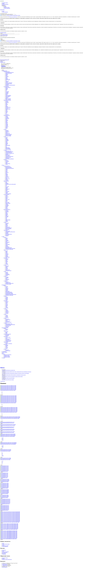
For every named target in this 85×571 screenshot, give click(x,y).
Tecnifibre (7, 76)
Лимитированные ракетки (10, 72)
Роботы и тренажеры (9, 343)
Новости (2, 367)
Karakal (7, 242)
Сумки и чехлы (8, 337)
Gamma (7, 125)
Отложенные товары (5, 545)
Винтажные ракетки (9, 73)
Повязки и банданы (9, 134)
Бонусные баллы (4, 552)
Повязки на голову (8, 270)
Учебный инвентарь (9, 152)
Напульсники (8, 133)
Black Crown (7, 178)
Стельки (7, 264)
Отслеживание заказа (3, 14)
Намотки (7, 233)
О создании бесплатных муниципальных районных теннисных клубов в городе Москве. (15, 373)
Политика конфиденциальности (7, 559)
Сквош (3, 236)
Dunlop (7, 78)
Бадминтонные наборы (9, 292)
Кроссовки (7, 161)
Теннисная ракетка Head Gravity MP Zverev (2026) (7, 390)
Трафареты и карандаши (9, 249)
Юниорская (7, 131)
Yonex (6, 77)
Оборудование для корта (9, 151)
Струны (5, 276)
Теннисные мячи (6, 86)
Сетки (7, 164)
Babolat (7, 74)
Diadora (7, 111)
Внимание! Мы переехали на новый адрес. (8, 370)
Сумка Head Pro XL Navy (4, 471)
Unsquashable (8, 244)
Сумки (5, 136)
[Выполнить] (15, 14)
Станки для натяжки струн (10, 153)
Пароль (1, 34)
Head (6, 75)
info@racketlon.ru (4, 567)
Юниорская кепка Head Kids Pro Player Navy (7, 427)
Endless (7, 143)
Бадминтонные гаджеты (9, 293)
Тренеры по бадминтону (7, 354)
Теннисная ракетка (7, 71)
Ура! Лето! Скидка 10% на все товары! (8, 379)
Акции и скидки (4, 352)
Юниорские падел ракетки (10, 168)
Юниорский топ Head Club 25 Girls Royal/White (7, 436)
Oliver (6, 241)
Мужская (7, 130)
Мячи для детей (8, 87)
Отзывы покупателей (5, 551)
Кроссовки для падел (7, 209)
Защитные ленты (8, 157)
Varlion (7, 176)
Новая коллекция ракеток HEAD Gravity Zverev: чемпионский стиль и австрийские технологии (16, 371)
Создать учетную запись (4, 35)
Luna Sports (7, 191)
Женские (7, 101)
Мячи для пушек (8, 99)
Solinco (7, 116)
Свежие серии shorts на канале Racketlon (8, 378)
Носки (7, 132)
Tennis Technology (8, 95)
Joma (6, 105)
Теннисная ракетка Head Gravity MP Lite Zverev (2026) (8, 412)
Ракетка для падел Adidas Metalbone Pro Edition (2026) (8, 538)
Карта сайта (4, 553)
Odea (6, 190)
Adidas (7, 195)
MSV (6, 119)
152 (2, 438)
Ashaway (7, 126)
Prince (6, 141)
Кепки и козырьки (8, 228)
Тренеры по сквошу (7, 356)
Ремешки (7, 232)
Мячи (6, 162)
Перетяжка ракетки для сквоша (10, 248)
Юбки (6, 224)
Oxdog (7, 170)
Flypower (7, 258)
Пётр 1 (7, 94)
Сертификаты (4, 351)
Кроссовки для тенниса (7, 100)
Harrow (7, 239)
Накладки (7, 335)
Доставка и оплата (5, 2)
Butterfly (7, 329)
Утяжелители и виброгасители (10, 231)
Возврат (3, 3)
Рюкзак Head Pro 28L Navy (4, 510)
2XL (2, 455)
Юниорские (7, 246)
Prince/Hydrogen (8, 107)
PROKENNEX (8, 79)
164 (2, 439)
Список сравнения (5, 546)
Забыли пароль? (5, 34)
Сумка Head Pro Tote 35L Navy (5, 503)
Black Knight (7, 257)
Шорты (7, 223)
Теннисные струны (7, 115)
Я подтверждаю (10, 15)
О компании (4, 550)
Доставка (3, 357)
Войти (1, 32)
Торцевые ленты (8, 341)
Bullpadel (7, 172)
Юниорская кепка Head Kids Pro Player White (7, 432)
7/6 (6, 80)
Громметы (7, 84)
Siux (6, 201)
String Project (7, 147)
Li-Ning (7, 286)
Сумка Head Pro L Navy (3, 477)
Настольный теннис (5, 327)
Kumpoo (7, 289)
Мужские (7, 102)
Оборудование (8, 163)
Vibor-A (7, 175)
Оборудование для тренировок (10, 324)
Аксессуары (7, 155)
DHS (6, 332)
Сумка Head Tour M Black (4, 493)
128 (2, 445)
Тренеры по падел (6, 355)
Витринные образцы (9, 83)
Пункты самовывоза (5, 4)
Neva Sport (7, 91)
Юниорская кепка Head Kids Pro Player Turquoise (7, 425)
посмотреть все (2, 381)
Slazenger (7, 92)
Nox (6, 181)
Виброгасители (8, 154)
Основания (7, 334)
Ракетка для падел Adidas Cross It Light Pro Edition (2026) (8, 529)
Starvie (7, 207)
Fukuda (7, 255)
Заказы (3, 11)
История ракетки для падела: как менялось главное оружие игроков (12, 376)
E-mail (1, 33)
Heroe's (7, 179)
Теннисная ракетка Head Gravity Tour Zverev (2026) (8, 402)
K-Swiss (7, 216)
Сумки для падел (6, 194)
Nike (6, 103)
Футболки (7, 265)
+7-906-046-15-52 (4, 565)
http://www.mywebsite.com (13, 16)
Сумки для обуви (8, 149)
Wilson (7, 109)
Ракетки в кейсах (8, 166)
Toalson (7, 124)
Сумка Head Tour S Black (4, 497)
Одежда (5, 129)
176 (2, 440)
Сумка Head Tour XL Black (4, 481)
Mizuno (7, 213)
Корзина (1, 61)
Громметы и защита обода (10, 283)
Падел (3, 165)
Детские (7, 210)
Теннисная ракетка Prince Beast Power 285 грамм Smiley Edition (9, 418)
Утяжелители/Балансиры (9, 156)
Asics (6, 110)
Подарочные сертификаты (10, 158)
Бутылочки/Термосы (9, 234)
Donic (6, 333)
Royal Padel (7, 202)
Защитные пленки (8, 340)
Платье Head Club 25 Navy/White (5, 459)
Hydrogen (7, 140)
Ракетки (7, 160)
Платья (7, 225)
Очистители (7, 339)
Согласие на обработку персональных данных (13, 15)
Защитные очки (8, 282)
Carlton (7, 290)
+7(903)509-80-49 (3, 66)
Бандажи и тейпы (8, 135)
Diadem (7, 97)
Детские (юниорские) (9, 82)
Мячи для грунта (8, 98)
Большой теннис (4, 70)
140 (2, 437)
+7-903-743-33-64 (4, 564)
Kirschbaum (7, 118)
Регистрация (4, 32)
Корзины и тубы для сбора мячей (11, 184)
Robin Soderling (8, 96)
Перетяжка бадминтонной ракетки (11, 294)
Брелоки (7, 235)
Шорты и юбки (8, 319)
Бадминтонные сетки (9, 323)
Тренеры (3, 353)
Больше (7, 85)
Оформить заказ (2, 62)
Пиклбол (5, 159)
